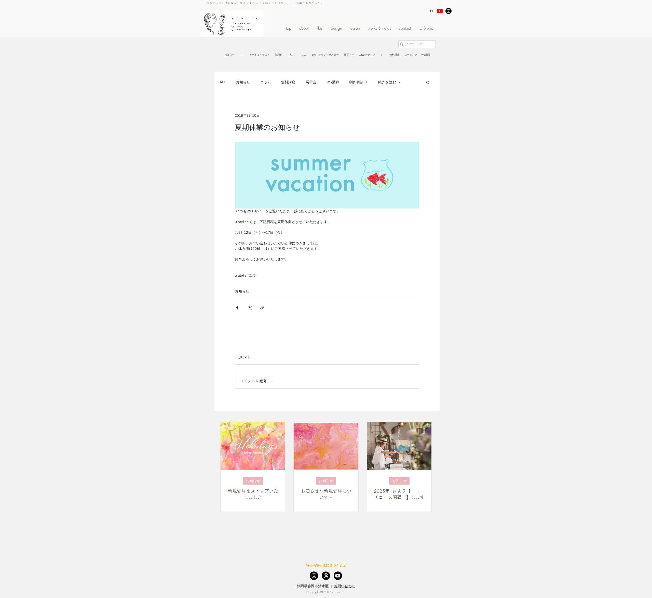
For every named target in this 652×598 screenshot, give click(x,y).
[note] (431, 11)
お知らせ (243, 82)
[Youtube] (338, 575)
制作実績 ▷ (358, 82)
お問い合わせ (344, 586)
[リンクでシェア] (262, 307)
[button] (242, 54)
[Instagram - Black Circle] (448, 11)
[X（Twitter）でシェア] (249, 307)
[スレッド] (326, 575)
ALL (223, 82)
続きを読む (387, 82)
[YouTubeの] (440, 11)
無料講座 (288, 82)
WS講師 (333, 82)
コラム (265, 82)
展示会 (311, 82)
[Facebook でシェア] (237, 307)
